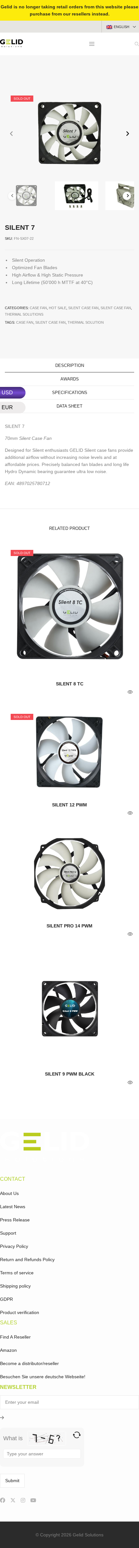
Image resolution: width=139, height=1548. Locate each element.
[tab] (69, 365)
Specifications (69, 392)
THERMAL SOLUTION (86, 322)
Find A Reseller (15, 1337)
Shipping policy (15, 1286)
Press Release (15, 1219)
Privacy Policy (14, 1246)
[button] (128, 133)
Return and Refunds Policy (27, 1259)
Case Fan (38, 308)
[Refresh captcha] (77, 1435)
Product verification (19, 1312)
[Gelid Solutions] (11, 44)
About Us (9, 1193)
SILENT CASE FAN (50, 322)
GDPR (6, 1299)
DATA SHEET (69, 406)
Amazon (8, 1350)
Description (69, 365)
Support (8, 1233)
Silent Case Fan (83, 308)
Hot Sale (57, 308)
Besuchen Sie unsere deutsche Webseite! (42, 1376)
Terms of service (17, 1272)
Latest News (12, 1206)
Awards (69, 379)
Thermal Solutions (24, 314)
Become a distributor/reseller (29, 1363)
